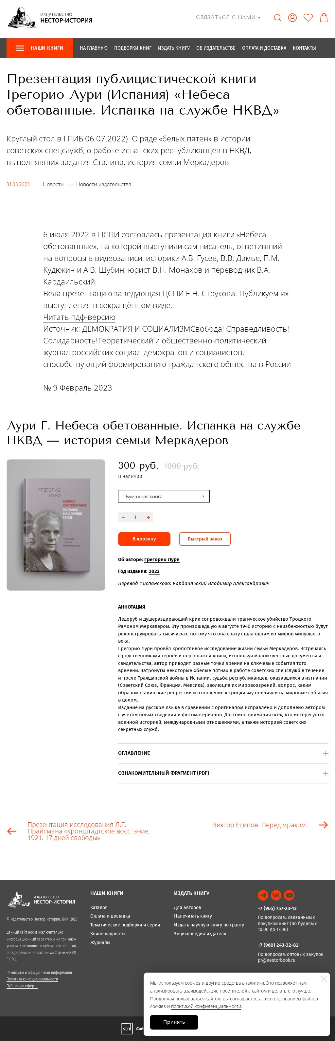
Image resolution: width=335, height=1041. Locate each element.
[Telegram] (263, 895)
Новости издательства (103, 184)
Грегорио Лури (162, 559)
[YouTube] (289, 895)
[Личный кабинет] (292, 17)
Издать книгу (174, 48)
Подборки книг (132, 48)
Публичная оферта (22, 986)
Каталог (98, 907)
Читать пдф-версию (79, 316)
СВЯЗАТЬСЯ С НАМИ (228, 17)
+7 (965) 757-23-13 (277, 908)
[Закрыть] (324, 979)
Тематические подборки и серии (125, 925)
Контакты (304, 48)
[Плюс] (148, 517)
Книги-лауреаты (107, 934)
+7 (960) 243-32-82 (278, 945)
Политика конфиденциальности (32, 979)
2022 (154, 571)
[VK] (276, 895)
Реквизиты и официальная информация (39, 972)
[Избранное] (308, 17)
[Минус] (123, 517)
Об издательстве (216, 48)
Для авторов (187, 907)
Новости (53, 184)
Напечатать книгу (193, 916)
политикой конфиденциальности (206, 1006)
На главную (94, 48)
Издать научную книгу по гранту (209, 925)
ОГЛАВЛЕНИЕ (134, 753)
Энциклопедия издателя (200, 934)
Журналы (100, 942)
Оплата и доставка (264, 48)
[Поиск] (277, 18)
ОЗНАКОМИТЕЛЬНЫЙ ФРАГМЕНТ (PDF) (163, 773)
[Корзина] (323, 17)
